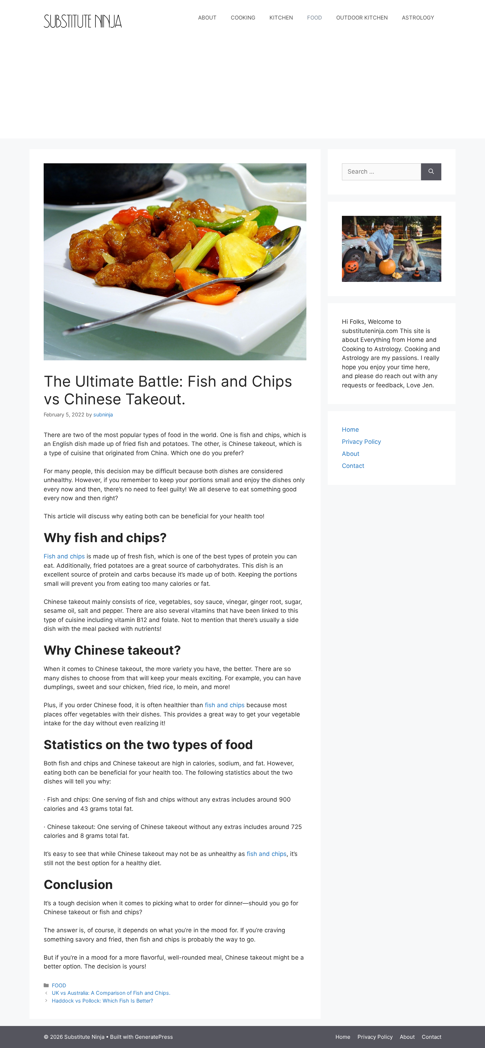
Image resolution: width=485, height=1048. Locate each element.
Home (350, 429)
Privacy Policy (361, 441)
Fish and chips (64, 556)
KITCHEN (281, 17)
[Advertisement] (242, 88)
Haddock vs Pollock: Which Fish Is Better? (102, 1001)
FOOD (314, 17)
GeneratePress (154, 1036)
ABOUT (207, 17)
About (350, 453)
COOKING (243, 17)
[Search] (431, 171)
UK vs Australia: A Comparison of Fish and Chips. (111, 993)
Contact (353, 465)
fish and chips (225, 705)
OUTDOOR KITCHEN (362, 17)
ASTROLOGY (418, 17)
